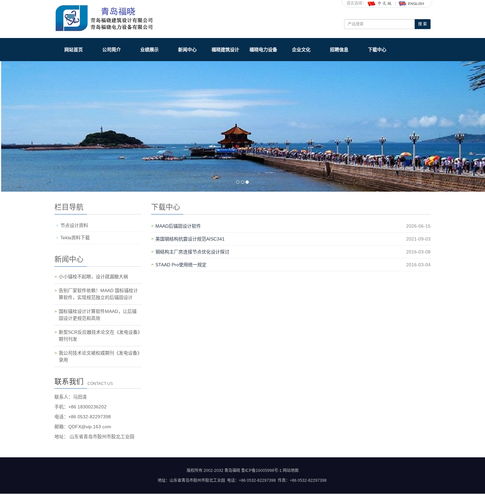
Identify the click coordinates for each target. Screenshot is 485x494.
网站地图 (291, 470)
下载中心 (377, 49)
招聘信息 (339, 49)
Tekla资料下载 (75, 237)
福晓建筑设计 (225, 49)
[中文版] (380, 3)
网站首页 (73, 49)
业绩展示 (149, 49)
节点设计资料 (74, 225)
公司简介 (111, 49)
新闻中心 (187, 49)
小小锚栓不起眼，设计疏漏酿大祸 (93, 276)
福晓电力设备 (263, 49)
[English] (411, 3)
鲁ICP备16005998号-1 (261, 470)
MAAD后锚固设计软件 (178, 226)
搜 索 (422, 24)
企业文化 (301, 49)
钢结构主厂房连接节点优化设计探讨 (192, 251)
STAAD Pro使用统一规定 (181, 264)
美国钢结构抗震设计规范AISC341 (190, 239)
